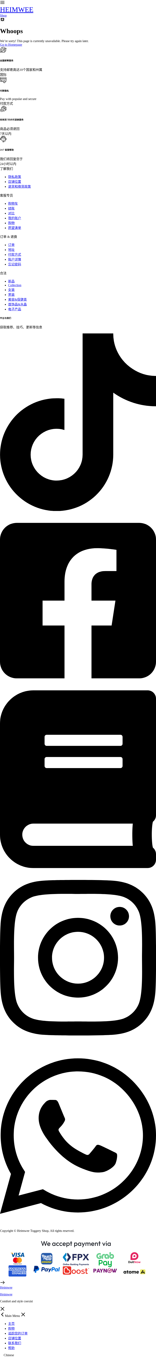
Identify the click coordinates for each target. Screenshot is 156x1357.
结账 (11, 208)
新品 (11, 281)
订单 (11, 245)
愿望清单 (14, 228)
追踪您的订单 (18, 1333)
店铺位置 (14, 181)
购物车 (13, 203)
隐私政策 (14, 177)
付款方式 (14, 254)
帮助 (11, 1348)
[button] (78, 1355)
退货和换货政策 (19, 186)
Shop (3, 15)
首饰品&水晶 (17, 304)
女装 (11, 290)
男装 (11, 294)
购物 (11, 223)
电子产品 (14, 309)
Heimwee (6, 1294)
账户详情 (14, 259)
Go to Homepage (11, 44)
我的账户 (14, 218)
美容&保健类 (17, 299)
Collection (14, 285)
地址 (11, 249)
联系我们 (14, 1343)
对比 (11, 213)
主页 (11, 1323)
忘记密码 (14, 264)
